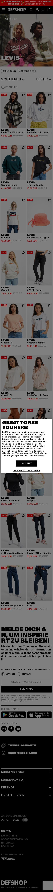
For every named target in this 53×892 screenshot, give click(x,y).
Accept (26, 463)
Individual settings (26, 470)
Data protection (36, 455)
